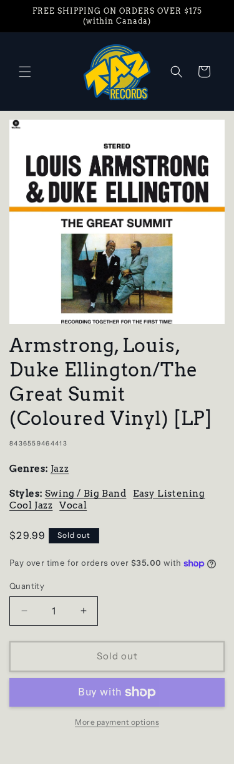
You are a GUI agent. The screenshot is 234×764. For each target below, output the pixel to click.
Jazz (60, 468)
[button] (25, 71)
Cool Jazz (30, 505)
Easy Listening (169, 493)
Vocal (73, 505)
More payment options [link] (117, 722)
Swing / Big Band (86, 493)
